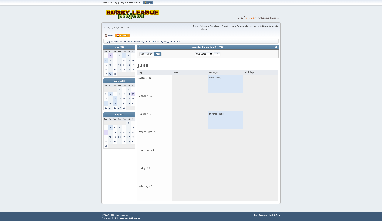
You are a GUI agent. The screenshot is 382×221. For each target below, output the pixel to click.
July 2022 (119, 115)
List (142, 54)
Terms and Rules (265, 215)
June (143, 65)
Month (150, 54)
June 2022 (119, 81)
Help (255, 215)
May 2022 (119, 47)
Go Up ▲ (277, 215)
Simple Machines (121, 215)
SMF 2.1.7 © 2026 (108, 215)
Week (158, 54)
